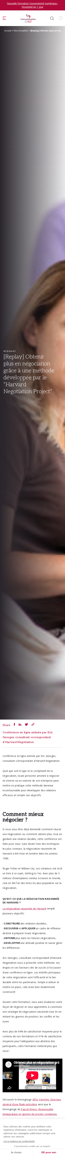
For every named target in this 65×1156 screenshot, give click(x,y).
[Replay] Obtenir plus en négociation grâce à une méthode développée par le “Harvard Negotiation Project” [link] (47, 30)
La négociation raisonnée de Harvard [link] (24, 908)
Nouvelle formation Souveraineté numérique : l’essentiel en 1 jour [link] (32, 5)
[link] (28, 18)
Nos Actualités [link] (21, 30)
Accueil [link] (7, 30)
